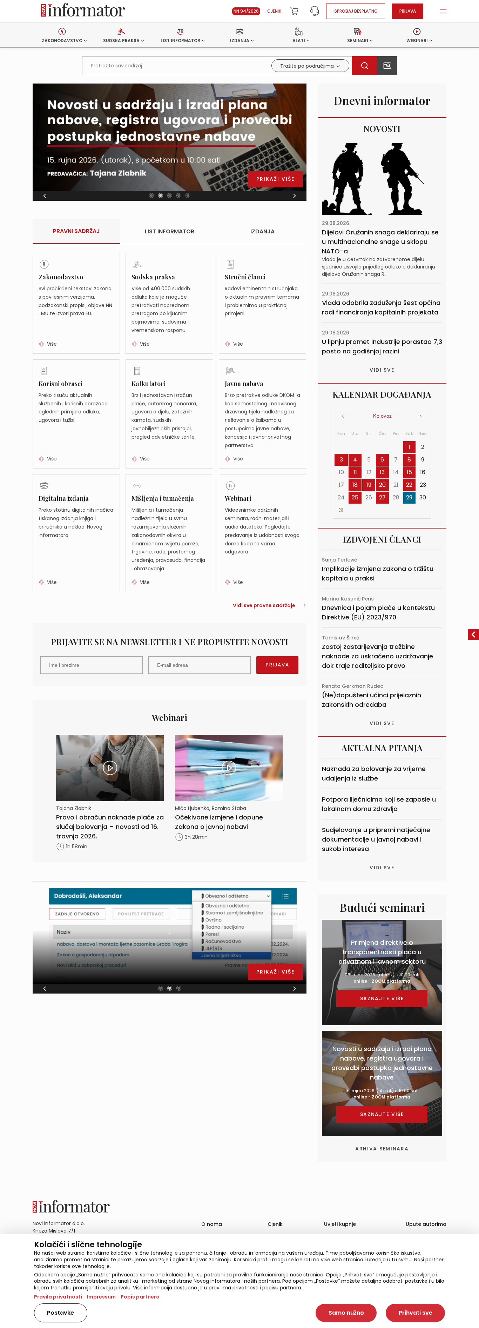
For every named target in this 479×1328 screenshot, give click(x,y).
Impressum (101, 1296)
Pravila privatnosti (58, 1296)
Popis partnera (140, 1296)
